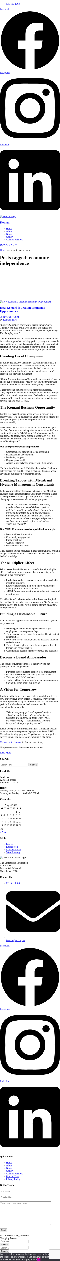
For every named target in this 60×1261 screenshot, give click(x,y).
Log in (9, 844)
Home (3, 250)
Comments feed (13, 849)
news (14, 319)
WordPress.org (13, 852)
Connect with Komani (11, 742)
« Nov (3, 832)
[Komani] (8, 216)
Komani (5, 222)
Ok (38, 1259)
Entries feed (12, 846)
